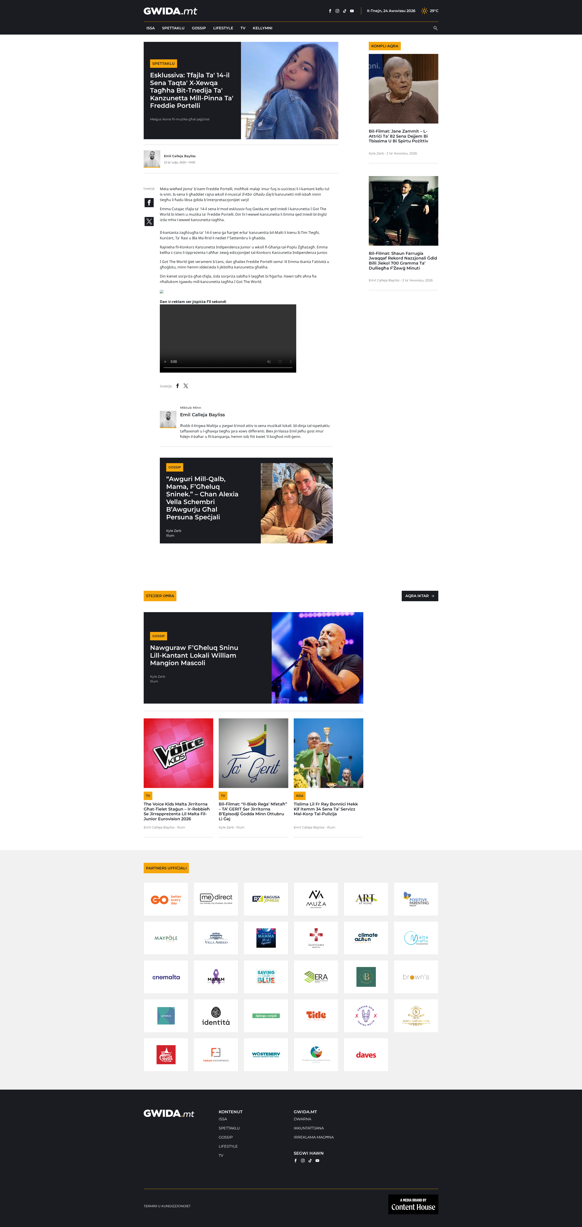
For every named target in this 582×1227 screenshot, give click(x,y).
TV (243, 28)
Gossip (199, 28)
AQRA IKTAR (417, 596)
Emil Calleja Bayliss (180, 156)
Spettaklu (173, 28)
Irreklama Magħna (314, 1137)
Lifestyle (223, 28)
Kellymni (262, 28)
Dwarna (302, 1119)
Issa (150, 28)
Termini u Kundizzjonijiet (167, 1206)
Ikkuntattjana (309, 1128)
